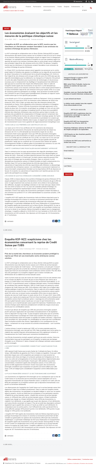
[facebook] (53, 221)
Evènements (75, 7)
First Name (68, 158)
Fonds (60, 7)
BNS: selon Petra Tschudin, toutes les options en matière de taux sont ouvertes (77, 85)
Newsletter (79, 1)
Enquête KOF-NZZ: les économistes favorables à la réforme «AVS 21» (76, 122)
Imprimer (10, 221)
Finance (28, 7)
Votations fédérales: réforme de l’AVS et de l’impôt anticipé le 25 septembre (78, 128)
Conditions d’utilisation (73, 463)
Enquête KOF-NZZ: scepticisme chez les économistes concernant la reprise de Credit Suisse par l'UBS (77, 114)
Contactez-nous (87, 459)
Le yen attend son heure (72, 99)
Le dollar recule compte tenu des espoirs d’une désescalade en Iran (78, 104)
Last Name (67, 166)
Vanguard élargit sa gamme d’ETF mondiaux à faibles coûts (76, 78)
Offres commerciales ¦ (74, 459)
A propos (84, 7)
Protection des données (86, 463)
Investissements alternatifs (49, 7)
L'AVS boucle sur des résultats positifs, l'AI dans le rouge (77, 135)
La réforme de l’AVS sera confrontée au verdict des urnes (77, 141)
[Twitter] (89, 1)
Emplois (66, 7)
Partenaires (37, 7)
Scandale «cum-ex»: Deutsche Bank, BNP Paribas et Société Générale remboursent (78, 93)
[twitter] (56, 221)
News (6, 29)
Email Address (69, 151)
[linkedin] (59, 221)
